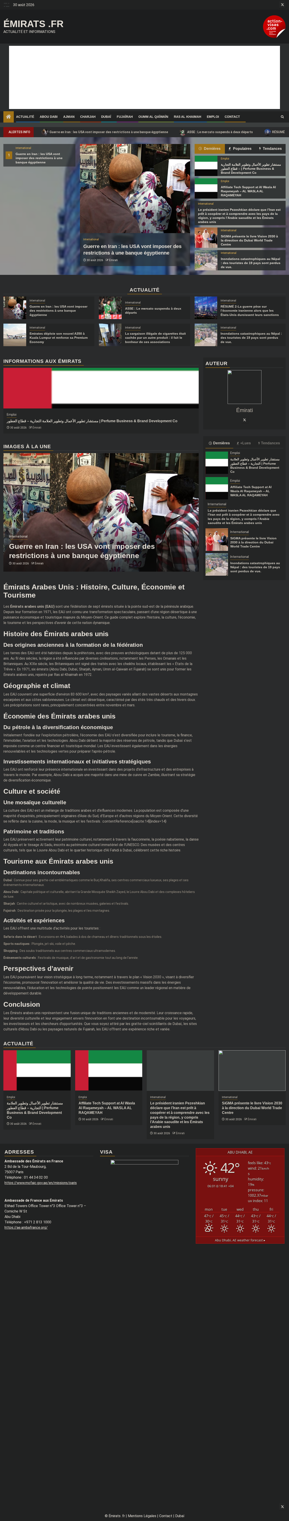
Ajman (69, 116)
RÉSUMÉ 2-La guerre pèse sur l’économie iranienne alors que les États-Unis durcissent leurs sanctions (250, 310)
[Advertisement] (144, 77)
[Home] (8, 117)
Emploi (213, 116)
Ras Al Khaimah (187, 116)
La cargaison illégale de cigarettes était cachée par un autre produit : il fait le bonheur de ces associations (155, 337)
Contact (232, 116)
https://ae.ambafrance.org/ (26, 1227)
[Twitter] (244, 419)
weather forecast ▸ (240, 1240)
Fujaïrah (125, 116)
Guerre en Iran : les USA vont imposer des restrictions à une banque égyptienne (106, 132)
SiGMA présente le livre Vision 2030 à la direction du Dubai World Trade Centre (249, 240)
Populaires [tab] (242, 149)
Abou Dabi (49, 116)
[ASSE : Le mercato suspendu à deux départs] (110, 308)
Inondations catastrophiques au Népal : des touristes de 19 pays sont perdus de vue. (250, 263)
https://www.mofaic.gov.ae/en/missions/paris (41, 1183)
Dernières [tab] (212, 149)
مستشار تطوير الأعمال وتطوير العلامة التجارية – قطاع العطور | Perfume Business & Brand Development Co (251, 168)
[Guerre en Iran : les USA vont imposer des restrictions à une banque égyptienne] (135, 188)
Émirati (113, 260)
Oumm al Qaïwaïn (153, 116)
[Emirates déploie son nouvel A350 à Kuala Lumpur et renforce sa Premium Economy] (14, 335)
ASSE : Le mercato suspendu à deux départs (217, 132)
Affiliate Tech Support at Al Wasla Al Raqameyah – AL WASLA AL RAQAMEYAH (248, 191)
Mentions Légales (142, 1516)
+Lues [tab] (245, 443)
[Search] (282, 117)
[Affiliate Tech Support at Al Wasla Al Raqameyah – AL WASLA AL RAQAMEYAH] (206, 188)
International (23, 148)
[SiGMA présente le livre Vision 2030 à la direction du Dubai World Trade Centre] (206, 237)
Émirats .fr (33, 24)
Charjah (88, 116)
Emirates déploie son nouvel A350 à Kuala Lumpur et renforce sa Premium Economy (59, 337)
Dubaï (106, 116)
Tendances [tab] (272, 149)
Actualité (25, 116)
